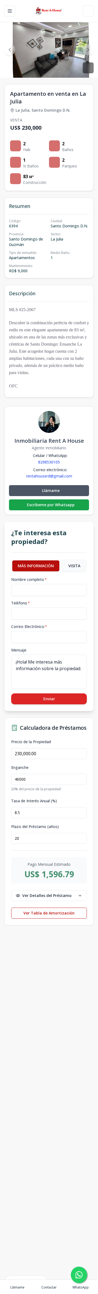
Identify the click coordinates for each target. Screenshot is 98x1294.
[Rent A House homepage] (49, 11)
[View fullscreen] (88, 67)
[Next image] (88, 49)
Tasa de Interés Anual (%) (34, 801)
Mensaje (18, 650)
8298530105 (49, 462)
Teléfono (20, 603)
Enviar (49, 698)
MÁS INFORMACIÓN (36, 565)
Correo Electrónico (29, 626)
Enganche (20, 767)
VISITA (74, 565)
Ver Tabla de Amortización (49, 913)
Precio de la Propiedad (31, 742)
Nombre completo (29, 579)
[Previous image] (9, 49)
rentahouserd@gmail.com (49, 476)
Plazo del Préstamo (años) (35, 827)
